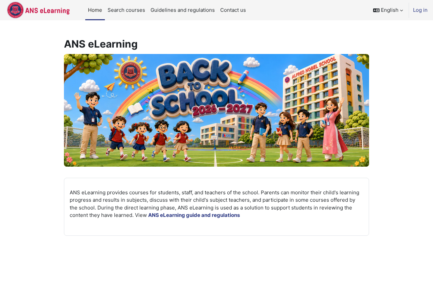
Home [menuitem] (95, 10)
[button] (388, 10)
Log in (420, 10)
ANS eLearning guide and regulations (194, 215)
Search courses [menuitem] (126, 10)
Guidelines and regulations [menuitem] (183, 10)
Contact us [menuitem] (233, 10)
